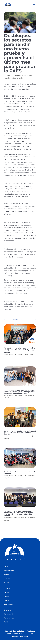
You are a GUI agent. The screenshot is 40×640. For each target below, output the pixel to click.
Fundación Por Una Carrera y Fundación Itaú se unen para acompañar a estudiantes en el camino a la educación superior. (19, 350)
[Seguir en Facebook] (24, 559)
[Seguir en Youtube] (7, 559)
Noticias (7, 78)
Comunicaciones (14, 75)
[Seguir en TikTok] (15, 559)
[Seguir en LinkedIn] (3, 559)
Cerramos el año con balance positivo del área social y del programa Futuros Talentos (20, 432)
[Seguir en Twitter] (11, 559)
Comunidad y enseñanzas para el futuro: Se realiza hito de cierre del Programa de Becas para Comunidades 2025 (19, 391)
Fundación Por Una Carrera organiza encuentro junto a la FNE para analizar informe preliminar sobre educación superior (18, 513)
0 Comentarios (17, 78)
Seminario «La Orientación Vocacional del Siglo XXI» (20, 472)
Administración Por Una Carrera (15, 354)
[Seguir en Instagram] (20, 559)
